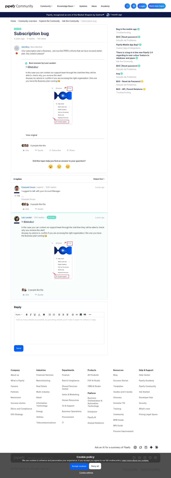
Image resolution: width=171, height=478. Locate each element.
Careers (14, 386)
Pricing (142, 414)
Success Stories (120, 380)
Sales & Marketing (70, 394)
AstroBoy (26, 47)
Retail (39, 397)
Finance (65, 375)
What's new (144, 409)
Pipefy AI (92, 417)
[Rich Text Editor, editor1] (59, 330)
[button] (157, 6)
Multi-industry (43, 392)
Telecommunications (46, 422)
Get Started (144, 392)
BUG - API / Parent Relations (129, 89)
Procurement (68, 417)
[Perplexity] (145, 447)
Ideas (94, 6)
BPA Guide (118, 425)
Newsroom (16, 397)
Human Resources (70, 400)
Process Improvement (123, 431)
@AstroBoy (33, 67)
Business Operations (71, 411)
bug (118, 73)
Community (118, 414)
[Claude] (156, 447)
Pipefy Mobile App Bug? (127, 45)
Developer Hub (146, 397)
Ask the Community (70, 21)
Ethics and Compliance (21, 409)
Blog (115, 375)
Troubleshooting (123, 32)
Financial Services (44, 375)
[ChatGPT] (135, 447)
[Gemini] (151, 447)
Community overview (27, 21)
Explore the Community (49, 21)
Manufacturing (43, 380)
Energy (39, 411)
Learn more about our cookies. (135, 460)
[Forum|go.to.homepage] (22, 6)
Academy (105, 6)
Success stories (18, 403)
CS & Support (68, 406)
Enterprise (92, 411)
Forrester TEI (119, 403)
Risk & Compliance (70, 380)
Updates (83, 6)
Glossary (117, 397)
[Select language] (133, 6)
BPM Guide (118, 420)
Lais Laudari (27, 217)
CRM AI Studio (94, 386)
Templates (118, 386)
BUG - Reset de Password (128, 81)
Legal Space (152, 414)
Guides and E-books (122, 392)
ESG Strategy (17, 414)
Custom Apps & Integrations (128, 48)
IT (63, 422)
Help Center (144, 375)
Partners (15, 392)
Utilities (39, 417)
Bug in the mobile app (126, 29)
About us (15, 375)
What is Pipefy (17, 380)
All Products (93, 375)
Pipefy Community (147, 386)
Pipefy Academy (146, 380)
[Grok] (140, 447)
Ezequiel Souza (28, 187)
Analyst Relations (96, 423)
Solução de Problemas (126, 40)
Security (143, 403)
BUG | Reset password (126, 37)
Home (13, 21)
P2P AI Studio (94, 380)
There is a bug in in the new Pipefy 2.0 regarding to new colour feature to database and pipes (134, 55)
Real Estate (41, 386)
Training (117, 409)
